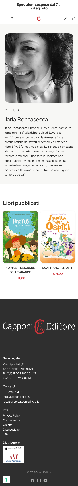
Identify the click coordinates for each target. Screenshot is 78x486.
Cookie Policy (11, 420)
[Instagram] (39, 480)
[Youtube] (45, 480)
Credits (7, 425)
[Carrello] (74, 18)
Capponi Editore (43, 472)
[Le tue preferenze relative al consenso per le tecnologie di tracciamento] (6, 479)
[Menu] (4, 18)
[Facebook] (32, 480)
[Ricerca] (12, 18)
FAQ (6, 434)
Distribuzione (11, 429)
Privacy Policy (11, 415)
